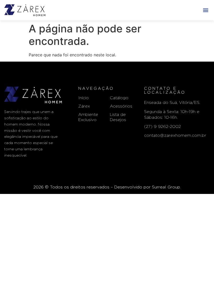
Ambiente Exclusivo (88, 117)
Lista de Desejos (118, 117)
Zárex (84, 106)
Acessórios (121, 106)
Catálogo (119, 98)
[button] (205, 10)
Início (83, 98)
